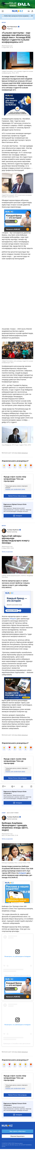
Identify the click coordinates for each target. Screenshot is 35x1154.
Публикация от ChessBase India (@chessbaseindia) (18, 1043)
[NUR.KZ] (17, 11)
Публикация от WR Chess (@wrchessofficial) (17, 975)
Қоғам (4, 22)
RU (29, 11)
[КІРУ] (32, 11)
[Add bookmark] (31, 786)
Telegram (13, 619)
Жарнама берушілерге (17, 1136)
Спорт (4, 812)
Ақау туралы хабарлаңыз (17, 1131)
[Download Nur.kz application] (17, 4)
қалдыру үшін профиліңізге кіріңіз (15, 489)
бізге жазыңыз (23, 453)
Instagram (19, 515)
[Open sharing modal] (22, 786)
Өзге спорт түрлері (12, 812)
